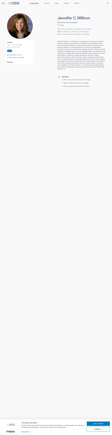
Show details (25, 431)
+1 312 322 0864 (17, 45)
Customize (97, 429)
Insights (66, 3)
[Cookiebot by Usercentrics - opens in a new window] (10, 432)
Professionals (34, 3)
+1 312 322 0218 (15, 47)
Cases (56, 3)
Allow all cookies (98, 423)
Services (46, 3)
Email (9, 50)
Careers (76, 3)
